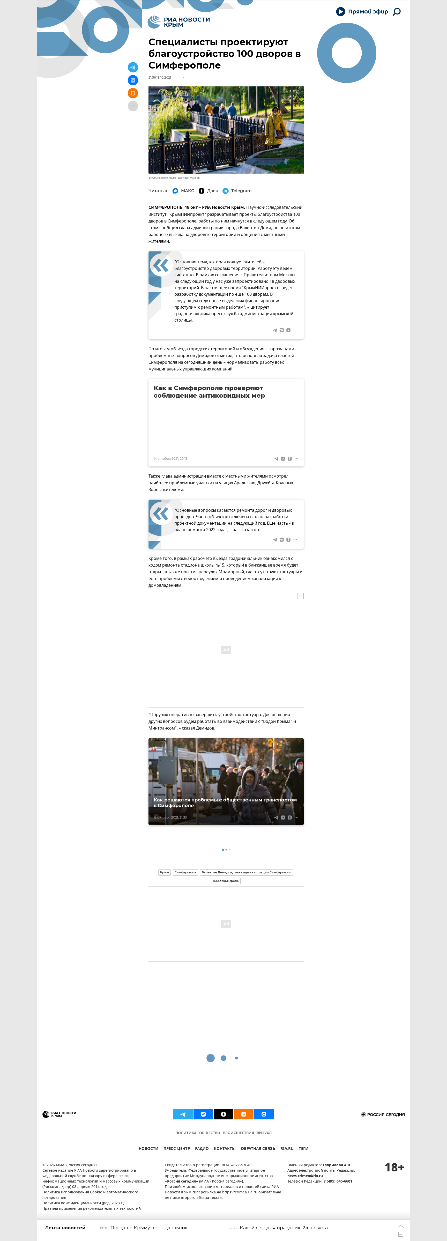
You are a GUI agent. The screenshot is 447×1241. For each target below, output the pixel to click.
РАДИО (202, 1149)
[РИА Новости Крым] (178, 22)
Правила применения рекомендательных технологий (91, 1209)
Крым (164, 872)
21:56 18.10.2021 (159, 77)
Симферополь (185, 872)
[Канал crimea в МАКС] (264, 1114)
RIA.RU (287, 1149)
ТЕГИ (303, 1149)
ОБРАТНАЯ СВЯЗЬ (258, 1149)
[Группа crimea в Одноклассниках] (244, 1114)
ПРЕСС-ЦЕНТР (176, 1149)
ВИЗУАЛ (264, 1133)
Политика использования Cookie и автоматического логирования (90, 1195)
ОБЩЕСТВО (209, 1133)
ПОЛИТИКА (186, 1133)
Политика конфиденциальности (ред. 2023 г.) (83, 1203)
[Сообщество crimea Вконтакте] (203, 1114)
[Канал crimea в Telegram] (183, 1114)
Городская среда (226, 881)
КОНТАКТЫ (225, 1149)
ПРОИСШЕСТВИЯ (238, 1133)
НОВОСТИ (148, 1149)
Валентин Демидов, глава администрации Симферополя (246, 872)
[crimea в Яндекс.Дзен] (223, 1114)
